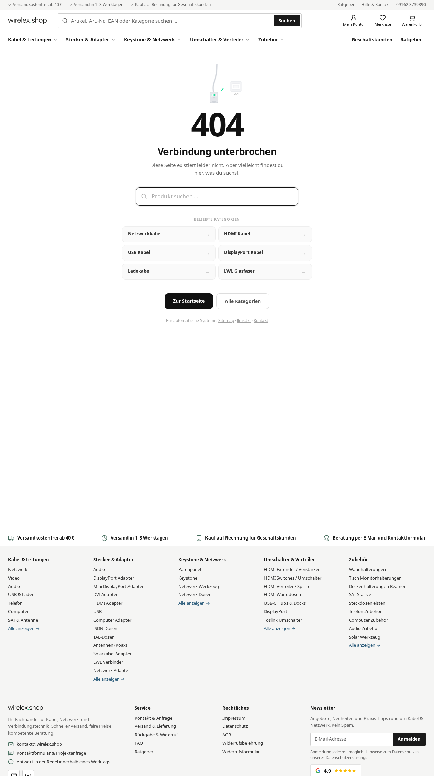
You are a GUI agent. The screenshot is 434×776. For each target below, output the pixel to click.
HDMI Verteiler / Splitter (288, 586)
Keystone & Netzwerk (149, 39)
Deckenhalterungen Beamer (377, 586)
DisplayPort (275, 611)
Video (14, 578)
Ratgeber (346, 4)
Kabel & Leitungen (29, 39)
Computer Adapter (112, 620)
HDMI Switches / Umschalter (292, 578)
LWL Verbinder (108, 662)
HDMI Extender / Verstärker (292, 569)
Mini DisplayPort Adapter (118, 586)
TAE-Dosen (104, 637)
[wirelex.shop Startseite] (27, 20)
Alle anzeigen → (24, 628)
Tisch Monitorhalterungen (375, 578)
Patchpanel (189, 569)
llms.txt (244, 320)
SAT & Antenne (23, 620)
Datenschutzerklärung (346, 757)
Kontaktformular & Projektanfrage (51, 753)
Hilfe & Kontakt (375, 4)
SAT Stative (360, 594)
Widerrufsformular (241, 752)
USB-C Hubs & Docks (285, 603)
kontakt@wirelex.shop (39, 744)
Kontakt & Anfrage (153, 718)
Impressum (233, 718)
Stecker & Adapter (87, 39)
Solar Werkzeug (364, 637)
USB (97, 611)
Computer (18, 611)
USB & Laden (21, 594)
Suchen (287, 21)
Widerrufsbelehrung (242, 743)
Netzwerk (17, 569)
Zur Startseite (189, 301)
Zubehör (268, 39)
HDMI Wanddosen (282, 594)
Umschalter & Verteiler (216, 39)
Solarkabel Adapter (112, 653)
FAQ (139, 743)
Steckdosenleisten (367, 603)
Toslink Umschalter (283, 620)
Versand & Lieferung (155, 726)
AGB (226, 735)
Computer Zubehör (368, 620)
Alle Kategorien (243, 301)
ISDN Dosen (105, 628)
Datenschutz (235, 726)
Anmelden (409, 739)
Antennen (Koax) (110, 645)
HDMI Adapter (107, 603)
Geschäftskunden (372, 39)
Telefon (15, 603)
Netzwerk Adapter (111, 670)
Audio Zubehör (364, 628)
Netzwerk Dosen (195, 594)
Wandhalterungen (367, 569)
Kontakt (261, 320)
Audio (14, 586)
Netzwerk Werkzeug (198, 586)
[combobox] (171, 21)
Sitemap (226, 320)
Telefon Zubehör (365, 611)
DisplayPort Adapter (113, 578)
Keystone (187, 578)
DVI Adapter (105, 594)
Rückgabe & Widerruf (156, 735)
